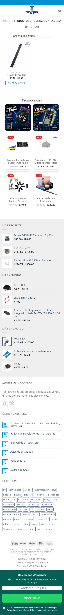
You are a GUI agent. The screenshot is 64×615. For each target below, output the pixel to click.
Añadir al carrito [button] (16, 83)
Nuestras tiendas (31, 549)
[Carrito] (60, 10)
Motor (36, 514)
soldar (34, 524)
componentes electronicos (46, 494)
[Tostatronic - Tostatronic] (32, 10)
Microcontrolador (11, 514)
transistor (21, 529)
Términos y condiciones (32, 554)
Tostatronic (8, 529)
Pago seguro (17, 460)
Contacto (48, 549)
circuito (17, 494)
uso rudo (48, 529)
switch (43, 524)
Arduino (28, 489)
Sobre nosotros (19, 469)
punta (54, 519)
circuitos (28, 494)
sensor (17, 524)
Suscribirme (32, 598)
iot (20, 509)
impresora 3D (9, 509)
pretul (17, 519)
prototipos (28, 519)
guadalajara (33, 504)
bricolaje (7, 494)
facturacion (8, 504)
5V (4, 489)
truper (32, 529)
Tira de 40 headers (16, 75)
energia (47, 499)
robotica (7, 524)
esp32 (56, 499)
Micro (50, 509)
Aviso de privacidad (21, 451)
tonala (52, 524)
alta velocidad (15, 489)
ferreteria (21, 504)
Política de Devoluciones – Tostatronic (32, 433)
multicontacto (48, 514)
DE (14, 499)
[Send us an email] (11, 403)
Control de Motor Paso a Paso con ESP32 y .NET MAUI (35, 425)
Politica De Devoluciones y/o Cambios (32, 552)
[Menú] (4, 10)
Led (25, 509)
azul (54, 489)
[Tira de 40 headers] (16, 55)
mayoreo (40, 509)
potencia (7, 519)
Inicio (6, 21)
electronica (36, 499)
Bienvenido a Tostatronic (25, 442)
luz (31, 509)
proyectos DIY (42, 519)
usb (39, 529)
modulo (26, 514)
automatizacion (42, 489)
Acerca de (15, 549)
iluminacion (47, 504)
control (6, 499)
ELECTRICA (23, 499)
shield (26, 524)
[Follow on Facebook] (5, 403)
